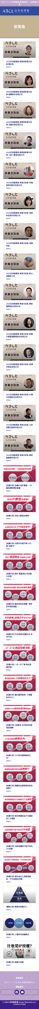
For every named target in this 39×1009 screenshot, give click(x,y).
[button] (35, 10)
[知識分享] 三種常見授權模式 (17, 934)
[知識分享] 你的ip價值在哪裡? (18, 516)
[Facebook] (16, 992)
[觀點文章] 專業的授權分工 (16, 907)
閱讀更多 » (9, 67)
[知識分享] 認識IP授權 (15, 962)
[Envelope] (22, 992)
